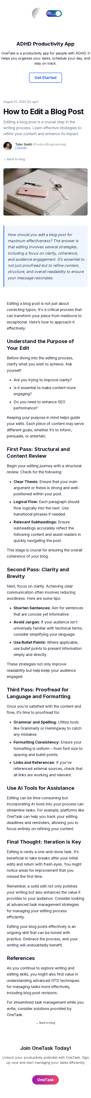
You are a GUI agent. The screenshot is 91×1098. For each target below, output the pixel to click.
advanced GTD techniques (56, 980)
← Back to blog (14, 159)
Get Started (45, 77)
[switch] (54, 13)
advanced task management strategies (45, 904)
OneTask (14, 1014)
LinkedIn (21, 148)
